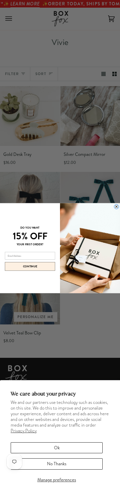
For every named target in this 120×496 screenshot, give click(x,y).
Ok (57, 448)
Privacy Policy (24, 431)
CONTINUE (30, 266)
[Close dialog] (116, 206)
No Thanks (56, 464)
